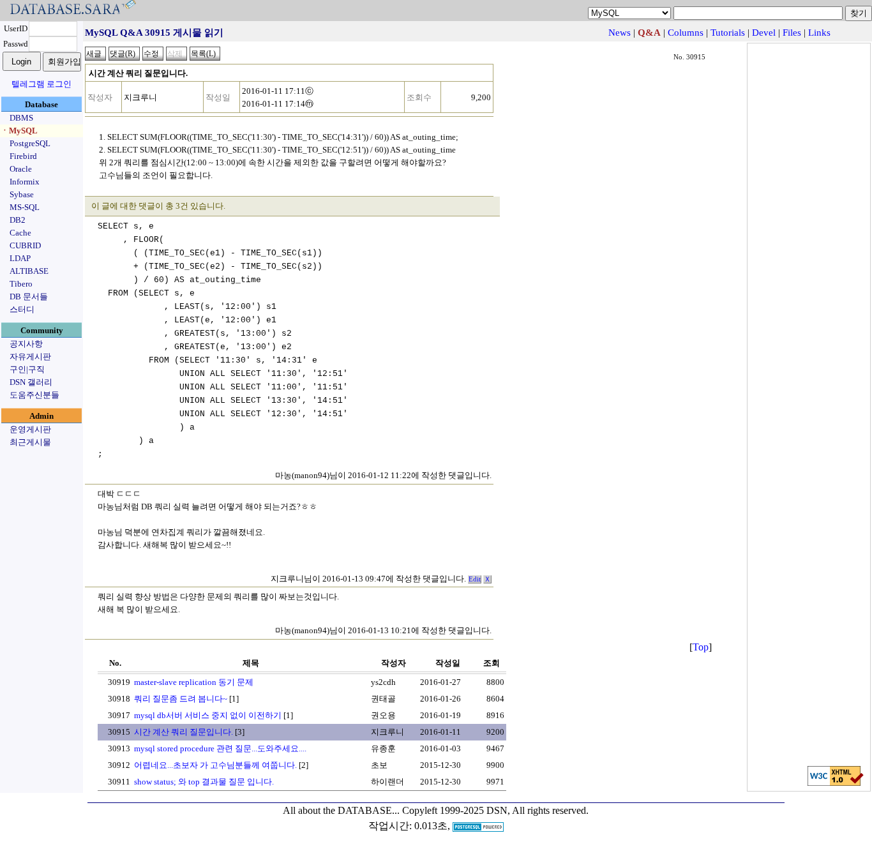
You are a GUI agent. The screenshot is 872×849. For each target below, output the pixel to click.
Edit (475, 579)
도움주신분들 (34, 395)
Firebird (23, 156)
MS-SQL (25, 207)
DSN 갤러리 (31, 382)
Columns (685, 32)
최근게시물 (30, 442)
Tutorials (727, 32)
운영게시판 (30, 429)
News (619, 32)
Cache (20, 232)
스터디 (22, 309)
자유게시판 (30, 356)
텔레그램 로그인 (41, 84)
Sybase (22, 194)
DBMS (21, 118)
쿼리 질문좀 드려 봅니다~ (180, 698)
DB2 (18, 220)
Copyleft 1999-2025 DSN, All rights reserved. (495, 810)
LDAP (20, 258)
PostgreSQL (30, 143)
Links (819, 32)
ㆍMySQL (19, 130)
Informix (25, 181)
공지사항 (26, 344)
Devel (764, 32)
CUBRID (25, 245)
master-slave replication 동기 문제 (193, 682)
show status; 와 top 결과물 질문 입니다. (204, 781)
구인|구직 (27, 369)
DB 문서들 (29, 296)
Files (792, 32)
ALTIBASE (29, 271)
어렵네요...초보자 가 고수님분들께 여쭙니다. (215, 765)
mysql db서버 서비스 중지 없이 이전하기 (208, 715)
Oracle (21, 169)
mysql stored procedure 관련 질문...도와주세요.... (220, 748)
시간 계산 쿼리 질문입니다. (183, 732)
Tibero (21, 284)
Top (701, 647)
